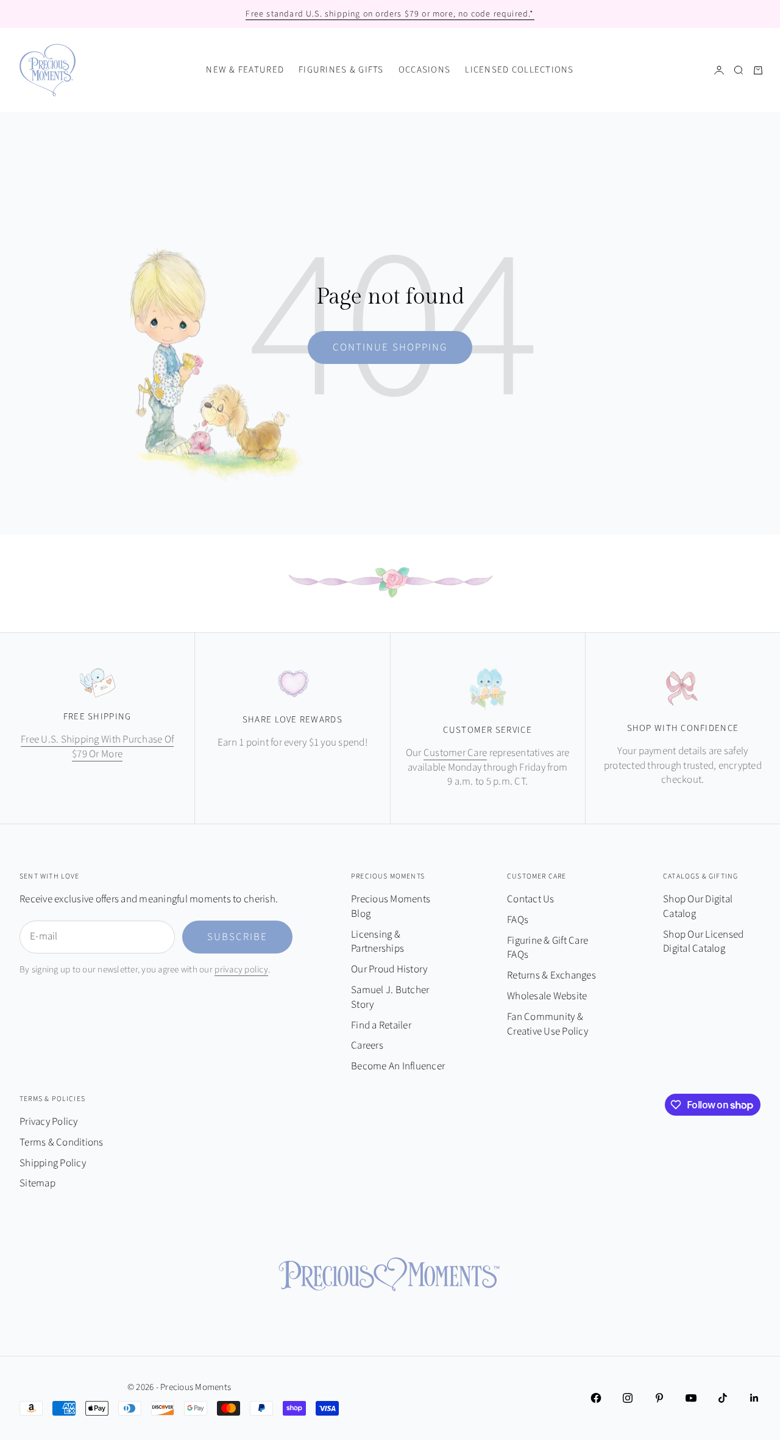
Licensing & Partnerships (377, 942)
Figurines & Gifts (341, 69)
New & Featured (245, 69)
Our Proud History (389, 969)
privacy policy (241, 969)
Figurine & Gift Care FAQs (547, 948)
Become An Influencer (398, 1066)
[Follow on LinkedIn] (754, 1398)
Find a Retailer (381, 1025)
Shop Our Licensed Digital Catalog (703, 942)
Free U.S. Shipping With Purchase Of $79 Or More (97, 746)
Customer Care (455, 753)
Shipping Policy (53, 1163)
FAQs (517, 920)
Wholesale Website (547, 996)
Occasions (424, 69)
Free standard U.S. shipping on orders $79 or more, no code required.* (390, 14)
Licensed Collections (519, 69)
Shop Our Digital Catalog (697, 906)
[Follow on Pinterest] (659, 1398)
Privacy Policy (49, 1121)
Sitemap (37, 1183)
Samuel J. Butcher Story (390, 997)
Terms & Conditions (62, 1142)
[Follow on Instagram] (628, 1398)
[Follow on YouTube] (691, 1398)
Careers (367, 1045)
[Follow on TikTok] (723, 1398)
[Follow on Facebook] (596, 1398)
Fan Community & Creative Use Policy (547, 1024)
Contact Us (531, 899)
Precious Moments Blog (390, 906)
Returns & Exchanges (551, 975)
